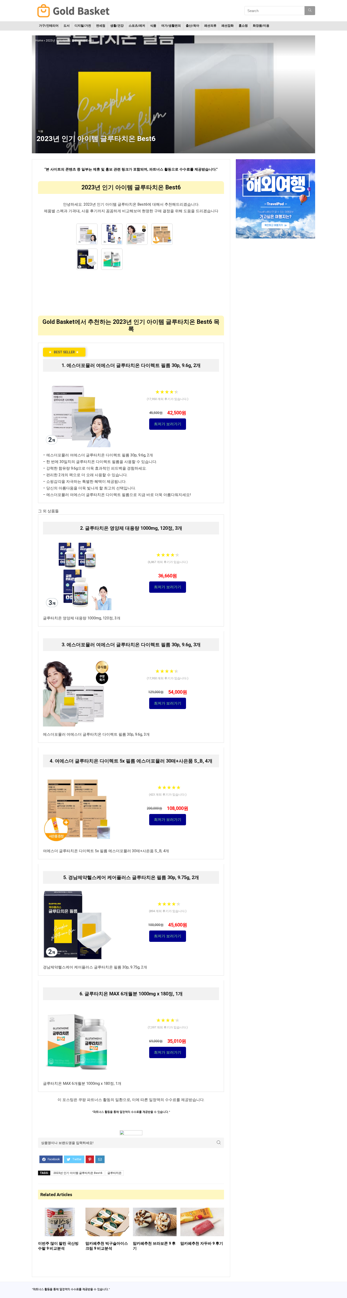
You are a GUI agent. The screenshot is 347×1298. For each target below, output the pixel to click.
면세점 (100, 25)
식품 (153, 25)
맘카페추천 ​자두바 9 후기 (201, 1243)
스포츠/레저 (137, 25)
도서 (66, 25)
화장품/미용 (261, 25)
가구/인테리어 (49, 25)
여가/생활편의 (171, 25)
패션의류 (210, 25)
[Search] (310, 10)
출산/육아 (192, 25)
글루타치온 (114, 1173)
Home (39, 40)
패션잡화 (227, 25)
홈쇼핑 (243, 25)
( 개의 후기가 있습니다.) (167, 399)
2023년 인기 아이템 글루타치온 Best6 (77, 1173)
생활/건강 (117, 25)
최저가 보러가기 (167, 424)
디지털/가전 (83, 25)
